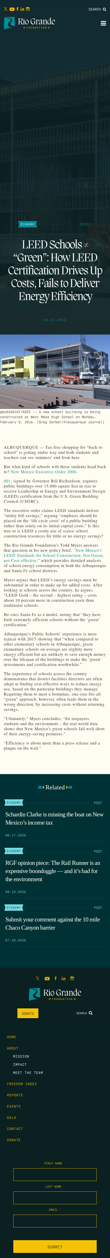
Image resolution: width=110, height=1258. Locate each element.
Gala (11, 1117)
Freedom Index (22, 1083)
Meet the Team (28, 1072)
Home (11, 1036)
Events (14, 1106)
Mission (21, 1056)
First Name (55, 1163)
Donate (28, 1013)
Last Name (55, 1186)
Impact (20, 1064)
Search (96, 9)
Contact (15, 1128)
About (12, 1048)
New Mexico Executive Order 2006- (44, 471)
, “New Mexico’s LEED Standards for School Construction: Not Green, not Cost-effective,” (54, 555)
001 (7, 480)
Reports (15, 1095)
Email (55, 1210)
